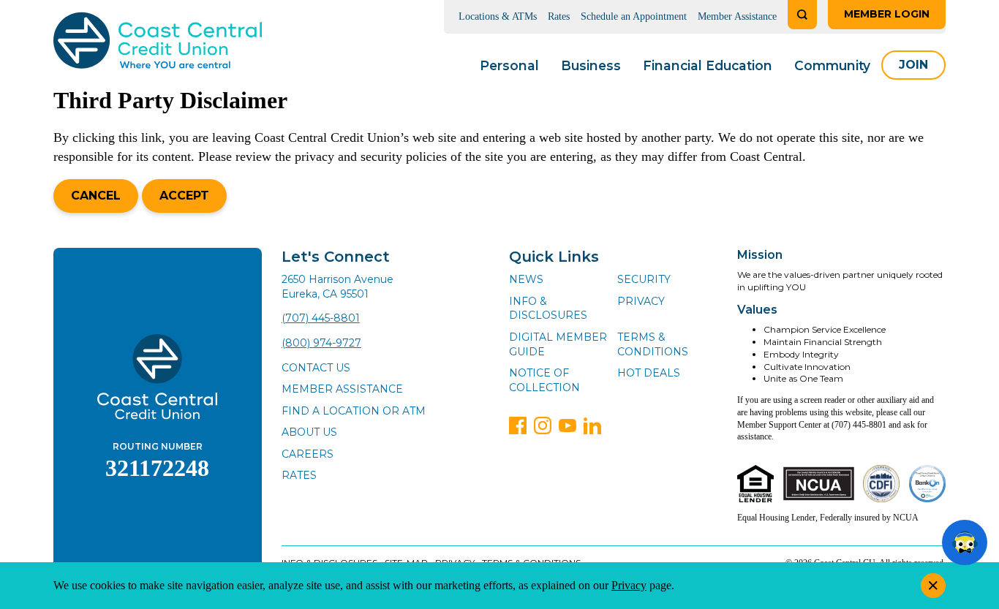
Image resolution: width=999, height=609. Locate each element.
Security (644, 279)
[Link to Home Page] (157, 43)
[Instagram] (542, 425)
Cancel (96, 196)
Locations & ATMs (498, 16)
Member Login (887, 13)
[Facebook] (518, 425)
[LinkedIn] (592, 425)
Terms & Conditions (652, 344)
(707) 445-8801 (321, 318)
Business (591, 65)
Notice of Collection (544, 380)
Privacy (641, 301)
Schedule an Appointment (634, 16)
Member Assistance (737, 16)
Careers (307, 454)
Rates (559, 16)
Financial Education (707, 65)
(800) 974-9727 (321, 342)
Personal (509, 65)
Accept (184, 196)
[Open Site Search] (802, 14)
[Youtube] (567, 425)
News (526, 279)
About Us (309, 432)
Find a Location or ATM (354, 410)
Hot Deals (648, 372)
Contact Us (316, 367)
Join (913, 65)
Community (832, 65)
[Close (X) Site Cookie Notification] (933, 585)
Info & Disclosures (548, 308)
